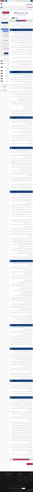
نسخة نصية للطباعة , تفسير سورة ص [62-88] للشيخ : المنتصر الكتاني (20, 459)
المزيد (6, 53)
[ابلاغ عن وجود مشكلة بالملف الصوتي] (16, 20)
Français (21, 490)
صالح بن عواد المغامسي (6, 79)
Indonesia (15, 490)
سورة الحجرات (7, 70)
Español (28, 490)
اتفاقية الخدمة (15, 488)
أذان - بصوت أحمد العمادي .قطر (6, 67)
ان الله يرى (7, 78)
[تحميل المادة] (18, 20)
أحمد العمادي (7, 69)
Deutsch (25, 490)
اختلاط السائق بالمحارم (6, 76)
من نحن (9, 488)
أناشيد (26, 475)
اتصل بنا (12, 488)
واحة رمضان (20, 476)
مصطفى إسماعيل (7, 71)
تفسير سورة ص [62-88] (21, 13)
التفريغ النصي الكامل (23, 20)
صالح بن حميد (7, 62)
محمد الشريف (7, 74)
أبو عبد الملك (7, 82)
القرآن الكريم (31, 475)
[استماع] (19, 20)
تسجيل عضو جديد (6, 35)
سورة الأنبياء (7, 73)
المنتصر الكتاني (7, 65)
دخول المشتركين (4, 22)
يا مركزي (8, 81)
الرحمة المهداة (20, 475)
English (18, 490)
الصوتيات (30, 7)
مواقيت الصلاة (9, 476)
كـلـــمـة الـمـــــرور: (4, 19)
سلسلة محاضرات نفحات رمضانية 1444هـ (5, 48)
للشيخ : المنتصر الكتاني (21, 14)
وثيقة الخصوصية (19, 488)
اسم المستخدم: (5, 15)
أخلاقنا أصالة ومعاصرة (5, 43)
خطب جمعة (31, 479)
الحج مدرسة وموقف (6, 61)
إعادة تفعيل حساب (6, 36)
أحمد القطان (7, 77)
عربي (31, 490)
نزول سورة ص (30, 469)
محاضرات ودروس (30, 476)
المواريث (10, 475)
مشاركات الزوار (3, 475)
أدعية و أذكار (25, 480)
